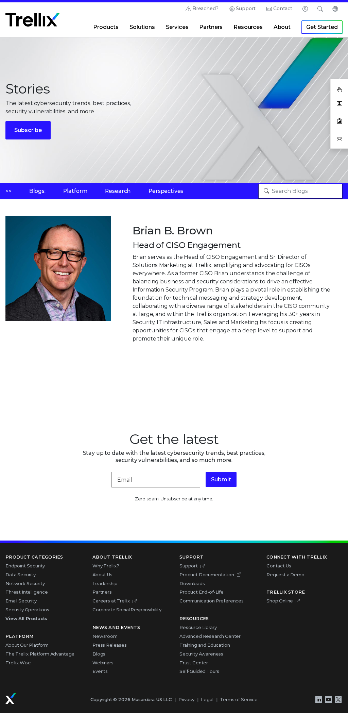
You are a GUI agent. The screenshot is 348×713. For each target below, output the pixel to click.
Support (246, 8)
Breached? (205, 8)
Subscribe (28, 130)
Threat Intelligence (26, 592)
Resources (248, 27)
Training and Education (204, 645)
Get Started (321, 27)
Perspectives (166, 191)
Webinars (103, 662)
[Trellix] (10, 698)
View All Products (26, 618)
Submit (221, 479)
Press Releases (109, 645)
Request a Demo (285, 574)
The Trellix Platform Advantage (39, 654)
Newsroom (105, 636)
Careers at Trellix (111, 600)
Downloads (192, 583)
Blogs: (37, 191)
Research (118, 191)
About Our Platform (27, 645)
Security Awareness (201, 654)
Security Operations (27, 609)
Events (100, 671)
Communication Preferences (211, 600)
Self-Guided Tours (199, 671)
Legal (207, 699)
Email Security (21, 600)
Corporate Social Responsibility (126, 609)
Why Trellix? (105, 565)
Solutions (142, 27)
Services (177, 27)
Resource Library (197, 627)
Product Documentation (206, 574)
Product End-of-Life (201, 592)
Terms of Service (238, 699)
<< (8, 191)
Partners (211, 27)
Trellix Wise (18, 662)
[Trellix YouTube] (328, 699)
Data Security (20, 574)
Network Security (25, 583)
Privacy (186, 699)
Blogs (98, 654)
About (282, 27)
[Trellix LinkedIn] (318, 699)
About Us (102, 574)
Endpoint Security (25, 565)
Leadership (104, 583)
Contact (282, 8)
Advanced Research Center (210, 636)
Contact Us (278, 565)
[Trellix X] (338, 699)
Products (106, 27)
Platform (75, 191)
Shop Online (279, 600)
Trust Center (193, 662)
